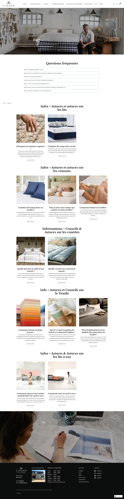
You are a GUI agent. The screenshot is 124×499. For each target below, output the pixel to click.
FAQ (96, 4)
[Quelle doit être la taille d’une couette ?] (30, 251)
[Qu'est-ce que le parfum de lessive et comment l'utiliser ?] (62, 312)
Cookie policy (82, 479)
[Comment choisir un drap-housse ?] (30, 312)
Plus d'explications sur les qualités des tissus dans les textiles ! (93, 332)
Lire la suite (30, 160)
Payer (80, 473)
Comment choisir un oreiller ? (93, 208)
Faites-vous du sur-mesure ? (33, 76)
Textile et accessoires (35, 4)
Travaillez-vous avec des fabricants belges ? (39, 80)
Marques (46, 4)
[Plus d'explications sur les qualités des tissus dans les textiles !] (93, 312)
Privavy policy (82, 477)
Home (4, 103)
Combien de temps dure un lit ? (62, 146)
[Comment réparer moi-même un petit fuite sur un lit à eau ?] (30, 375)
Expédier (81, 470)
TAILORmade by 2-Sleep (58, 4)
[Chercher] (113, 4)
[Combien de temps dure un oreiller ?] (30, 190)
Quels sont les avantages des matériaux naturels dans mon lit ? (45, 87)
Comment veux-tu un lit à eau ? (62, 393)
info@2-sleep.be (23, 482)
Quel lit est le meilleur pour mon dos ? (37, 83)
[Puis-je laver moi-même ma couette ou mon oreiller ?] (62, 190)
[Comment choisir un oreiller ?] (93, 190)
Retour (80, 475)
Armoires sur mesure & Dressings (74, 4)
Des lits (25, 4)
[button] (118, 496)
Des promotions (88, 4)
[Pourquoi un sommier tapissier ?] (30, 128)
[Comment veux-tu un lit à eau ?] (62, 375)
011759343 (21, 481)
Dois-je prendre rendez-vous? (33, 69)
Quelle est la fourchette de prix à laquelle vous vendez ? (43, 73)
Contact (101, 4)
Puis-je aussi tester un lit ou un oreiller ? (38, 90)
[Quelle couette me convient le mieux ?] (62, 251)
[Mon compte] (116, 4)
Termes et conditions (84, 481)
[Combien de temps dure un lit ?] (62, 128)
